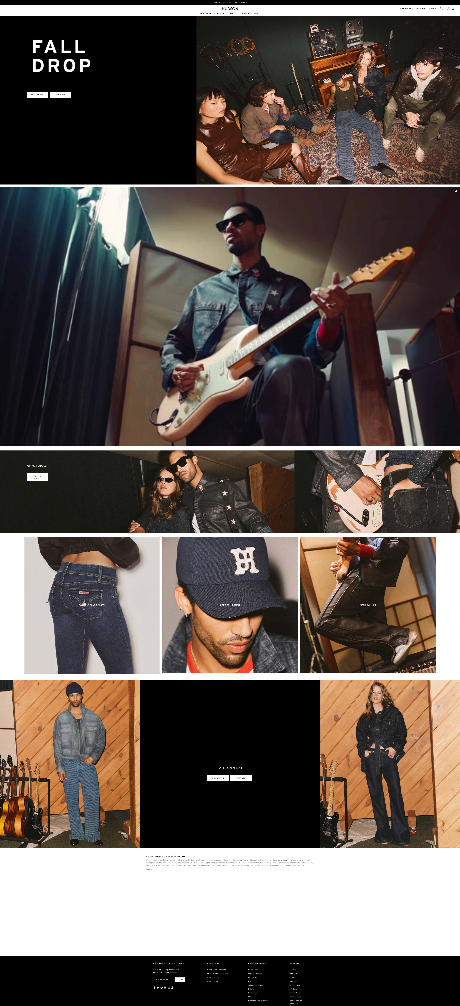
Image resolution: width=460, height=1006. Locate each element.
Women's (221, 13)
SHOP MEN (60, 95)
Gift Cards (293, 989)
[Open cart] (452, 8)
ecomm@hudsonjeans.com (217, 973)
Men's (232, 13)
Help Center (253, 970)
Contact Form (212, 981)
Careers (292, 977)
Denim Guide (253, 993)
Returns (251, 989)
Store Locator (294, 985)
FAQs (250, 997)
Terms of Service (295, 997)
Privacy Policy (294, 993)
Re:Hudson (244, 13)
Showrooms (293, 981)
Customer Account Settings (258, 1001)
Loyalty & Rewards (255, 973)
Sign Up (180, 979)
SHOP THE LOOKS (37, 477)
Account (433, 8)
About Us (292, 970)
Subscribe (421, 8)
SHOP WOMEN (37, 95)
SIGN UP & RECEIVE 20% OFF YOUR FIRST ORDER (230, 2)
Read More (150, 869)
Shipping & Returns (255, 985)
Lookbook (293, 973)
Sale (256, 13)
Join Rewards (406, 8)
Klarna (250, 981)
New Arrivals (206, 13)
